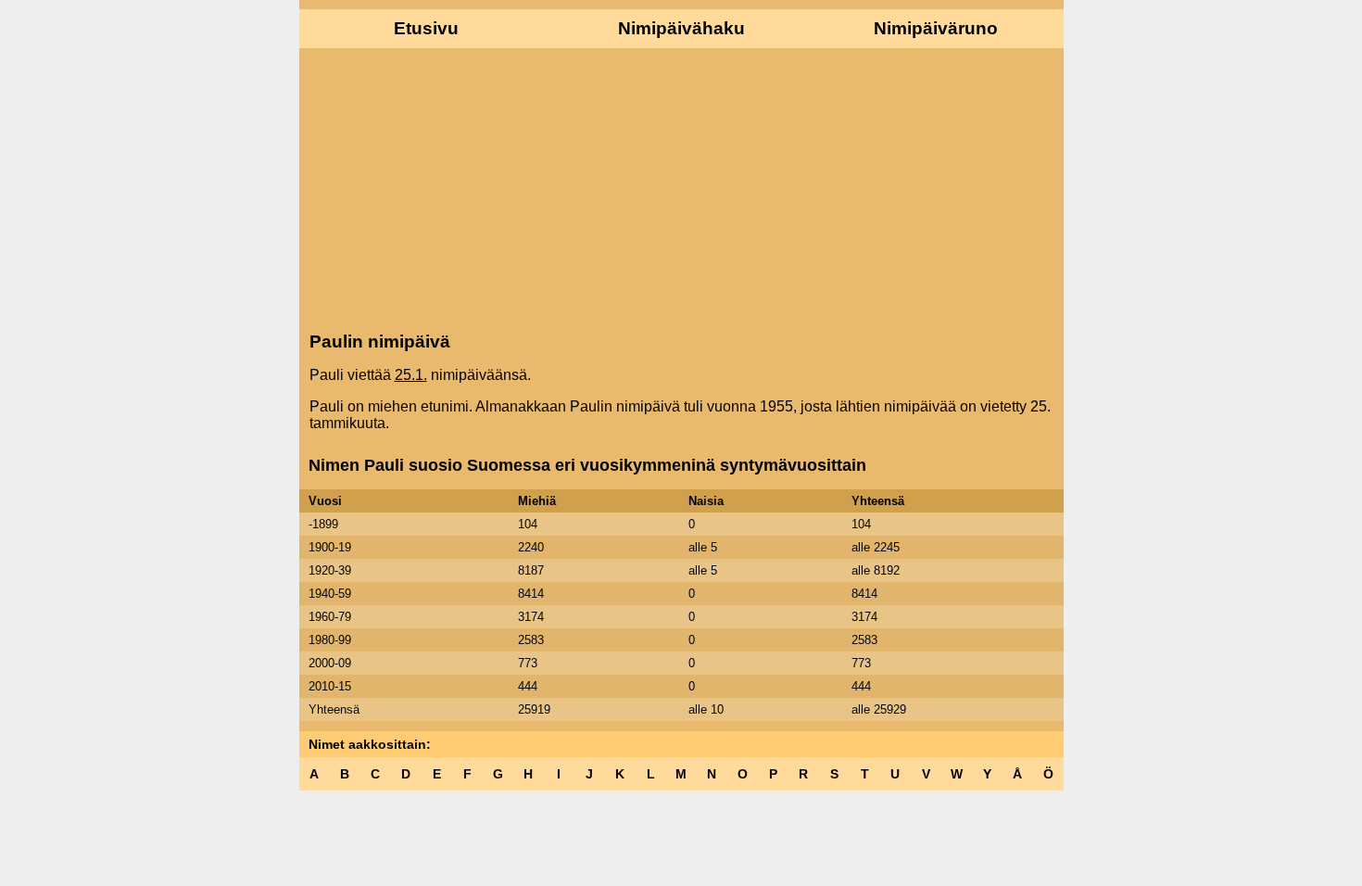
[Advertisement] (681, 188)
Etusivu (426, 28)
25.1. (411, 375)
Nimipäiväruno (936, 28)
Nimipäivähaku (681, 28)
